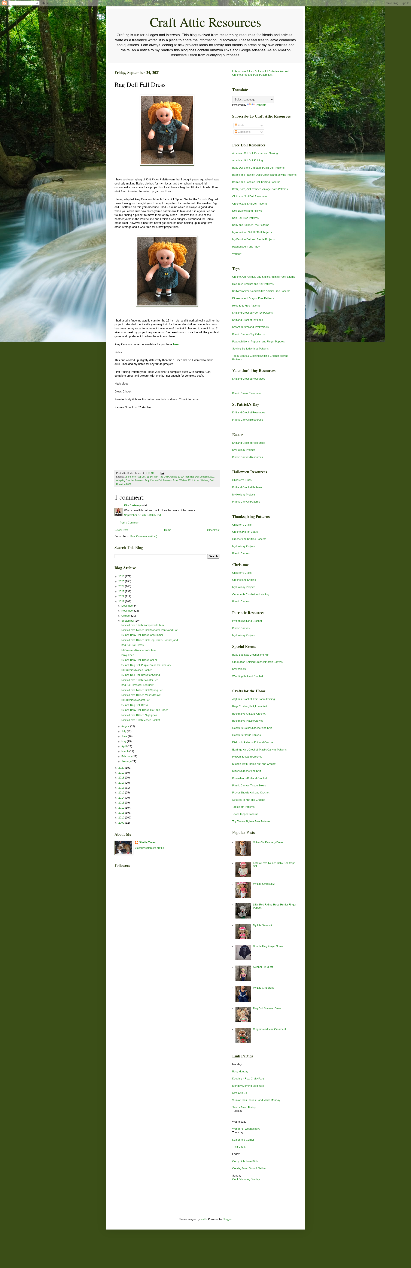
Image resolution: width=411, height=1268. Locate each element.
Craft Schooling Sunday (246, 1179)
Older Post (213, 530)
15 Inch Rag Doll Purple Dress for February (146, 665)
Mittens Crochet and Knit (246, 771)
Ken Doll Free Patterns (245, 218)
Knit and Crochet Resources (248, 378)
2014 (121, 797)
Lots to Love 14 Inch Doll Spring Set (141, 690)
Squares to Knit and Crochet (248, 799)
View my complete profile (149, 847)
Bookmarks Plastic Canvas (247, 720)
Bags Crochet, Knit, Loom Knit (249, 706)
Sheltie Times (147, 842)
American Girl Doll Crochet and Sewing (255, 153)
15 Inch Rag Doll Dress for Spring (140, 675)
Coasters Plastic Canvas (246, 735)
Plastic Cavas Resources (246, 393)
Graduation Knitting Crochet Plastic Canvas (257, 662)
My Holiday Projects (243, 449)
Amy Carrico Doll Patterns (158, 480)
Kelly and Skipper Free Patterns (250, 225)
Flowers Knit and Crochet (247, 756)
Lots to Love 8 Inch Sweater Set (139, 680)
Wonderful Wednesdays (246, 1128)
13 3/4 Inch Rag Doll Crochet (162, 476)
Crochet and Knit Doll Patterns (249, 203)
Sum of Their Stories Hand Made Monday (256, 1100)
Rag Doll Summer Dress (267, 1008)
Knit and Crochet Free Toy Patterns (252, 312)
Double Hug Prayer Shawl (268, 946)
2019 (121, 772)
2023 (121, 591)
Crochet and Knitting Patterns (249, 539)
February (127, 756)
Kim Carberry (132, 505)
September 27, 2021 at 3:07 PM (142, 515)
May (124, 741)
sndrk (203, 1219)
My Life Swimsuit (263, 925)
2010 (121, 817)
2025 (121, 581)
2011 (121, 812)
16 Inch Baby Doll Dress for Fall (139, 660)
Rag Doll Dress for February (137, 685)
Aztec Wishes (201, 480)
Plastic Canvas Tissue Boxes (249, 785)
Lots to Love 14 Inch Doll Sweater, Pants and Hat (149, 630)
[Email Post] (161, 473)
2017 (121, 782)
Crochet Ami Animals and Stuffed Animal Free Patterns (263, 276)
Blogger (227, 1219)
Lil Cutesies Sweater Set (135, 700)
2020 (121, 767)
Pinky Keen (127, 655)
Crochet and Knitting (244, 579)
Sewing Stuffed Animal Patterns (250, 348)
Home (167, 530)
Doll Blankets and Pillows (247, 210)
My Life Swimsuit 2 (264, 883)
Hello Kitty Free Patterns (246, 305)
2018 (121, 777)
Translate (260, 104)
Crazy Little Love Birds (245, 1161)
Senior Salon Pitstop (244, 1107)
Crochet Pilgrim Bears (245, 531)
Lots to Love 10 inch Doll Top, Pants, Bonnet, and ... (150, 640)
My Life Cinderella (263, 987)
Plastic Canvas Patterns (246, 501)
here (176, 344)
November (127, 610)
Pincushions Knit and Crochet (249, 778)
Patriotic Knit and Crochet (247, 620)
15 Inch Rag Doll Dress (134, 705)
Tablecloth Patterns (243, 806)
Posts (240, 125)
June (124, 736)
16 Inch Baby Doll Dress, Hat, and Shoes (144, 710)
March (125, 751)
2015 (121, 792)
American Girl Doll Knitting (247, 160)
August (125, 726)
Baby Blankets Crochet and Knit (250, 654)
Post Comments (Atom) (143, 536)
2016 (121, 787)
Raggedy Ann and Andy (246, 246)
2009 (121, 822)
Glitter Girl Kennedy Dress (268, 842)
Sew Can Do (239, 1092)
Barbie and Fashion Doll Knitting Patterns (256, 182)
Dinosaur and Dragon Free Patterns (253, 298)
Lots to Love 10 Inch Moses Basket (141, 695)
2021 (121, 601)
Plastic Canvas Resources (247, 419)
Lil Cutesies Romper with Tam (138, 650)
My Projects (239, 669)
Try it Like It (238, 1146)
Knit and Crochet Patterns (247, 487)
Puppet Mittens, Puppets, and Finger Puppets (258, 341)
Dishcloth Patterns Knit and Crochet (253, 742)
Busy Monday (240, 1071)
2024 (121, 586)
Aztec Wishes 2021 (183, 480)
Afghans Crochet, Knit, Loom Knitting (253, 699)
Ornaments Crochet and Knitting (251, 594)
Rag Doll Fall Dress (132, 645)
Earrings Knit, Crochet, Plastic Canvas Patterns (259, 749)
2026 (121, 576)
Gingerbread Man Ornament (269, 1029)
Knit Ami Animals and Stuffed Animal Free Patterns (261, 291)
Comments (243, 131)
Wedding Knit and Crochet (247, 676)
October (126, 615)
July (124, 731)
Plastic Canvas (241, 553)
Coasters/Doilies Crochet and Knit (252, 728)
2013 (121, 802)
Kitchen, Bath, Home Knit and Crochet (254, 763)
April (124, 746)
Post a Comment (129, 522)
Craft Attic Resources (205, 21)
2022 (121, 596)
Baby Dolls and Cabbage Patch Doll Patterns (258, 167)
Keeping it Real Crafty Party (248, 1078)
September (128, 620)
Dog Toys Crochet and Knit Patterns (253, 284)
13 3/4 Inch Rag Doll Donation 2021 (196, 476)
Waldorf (236, 253)
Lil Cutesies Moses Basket (136, 670)
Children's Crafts (242, 480)
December (127, 605)
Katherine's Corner (243, 1139)
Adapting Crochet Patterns (130, 480)
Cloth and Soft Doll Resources (249, 196)
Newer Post (121, 530)
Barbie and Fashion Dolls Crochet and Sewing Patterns (264, 174)
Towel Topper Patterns (245, 814)
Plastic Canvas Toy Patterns (248, 334)
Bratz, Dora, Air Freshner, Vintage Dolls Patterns (260, 189)
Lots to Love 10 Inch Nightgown (139, 715)
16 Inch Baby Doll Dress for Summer (142, 635)
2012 (121, 807)
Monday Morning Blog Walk (248, 1085)
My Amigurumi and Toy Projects (250, 327)
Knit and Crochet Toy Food (247, 319)
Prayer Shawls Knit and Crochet (250, 792)
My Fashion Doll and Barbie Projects (253, 239)
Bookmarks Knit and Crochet (248, 713)
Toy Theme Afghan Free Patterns (251, 821)
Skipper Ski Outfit (263, 967)
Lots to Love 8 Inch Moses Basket (140, 720)
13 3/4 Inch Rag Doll (134, 476)
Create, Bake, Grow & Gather (249, 1168)
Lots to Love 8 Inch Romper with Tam (142, 625)
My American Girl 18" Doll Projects (252, 232)
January (126, 761)
